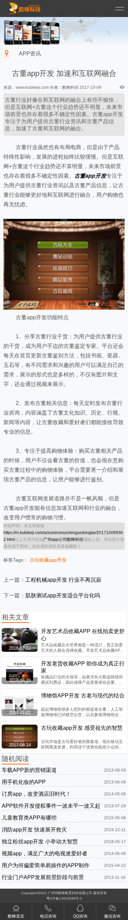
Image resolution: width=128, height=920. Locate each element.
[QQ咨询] (80, 910)
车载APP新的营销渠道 (29, 770)
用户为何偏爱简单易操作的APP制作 (45, 865)
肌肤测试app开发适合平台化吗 (62, 595)
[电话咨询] (48, 910)
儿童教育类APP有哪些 (29, 818)
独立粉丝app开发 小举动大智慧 (40, 841)
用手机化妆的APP (24, 782)
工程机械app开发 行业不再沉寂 (63, 580)
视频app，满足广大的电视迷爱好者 (44, 853)
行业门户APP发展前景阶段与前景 (43, 877)
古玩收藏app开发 (48, 560)
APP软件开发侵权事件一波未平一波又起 (51, 806)
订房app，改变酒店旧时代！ (36, 794)
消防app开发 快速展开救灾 (34, 830)
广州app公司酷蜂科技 (63, 539)
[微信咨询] (112, 910)
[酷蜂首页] (16, 910)
